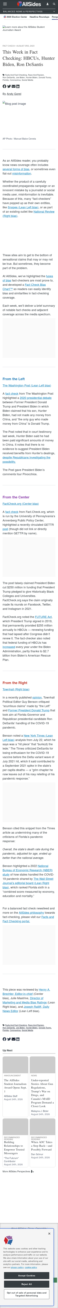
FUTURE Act (43, 617)
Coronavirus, (15, 80)
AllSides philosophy (31, 912)
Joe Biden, (20, 77)
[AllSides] (29, 4)
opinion (37, 697)
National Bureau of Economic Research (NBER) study (28, 870)
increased (9, 647)
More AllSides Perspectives (16, 1171)
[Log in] (47, 4)
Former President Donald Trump (28, 710)
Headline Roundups (39, 16)
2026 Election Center (17, 16)
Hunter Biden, (32, 77)
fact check (11, 393)
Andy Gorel (14, 94)
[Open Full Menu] (5, 4)
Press (31, 1228)
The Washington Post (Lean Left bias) (27, 385)
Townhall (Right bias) (16, 689)
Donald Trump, (45, 77)
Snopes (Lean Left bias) (23, 207)
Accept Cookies (26, 1275)
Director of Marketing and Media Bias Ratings (25, 1000)
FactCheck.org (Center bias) (21, 503)
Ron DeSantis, (9, 77)
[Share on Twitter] (9, 86)
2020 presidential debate (36, 398)
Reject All (26, 1284)
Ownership (41, 1228)
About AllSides (18, 1228)
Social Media (27, 80)
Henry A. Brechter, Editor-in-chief (26, 991)
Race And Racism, (36, 75)
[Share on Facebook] (4, 86)
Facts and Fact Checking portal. (28, 919)
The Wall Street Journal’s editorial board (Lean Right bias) (28, 883)
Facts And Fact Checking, (16, 75)
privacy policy (17, 1267)
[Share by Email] (13, 86)
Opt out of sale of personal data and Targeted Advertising (27, 1294)
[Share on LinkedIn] (17, 86)
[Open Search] (54, 4)
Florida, (6, 80)
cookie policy (31, 1267)
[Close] (49, 1233)
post (5, 529)
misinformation (21, 173)
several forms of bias (16, 169)
